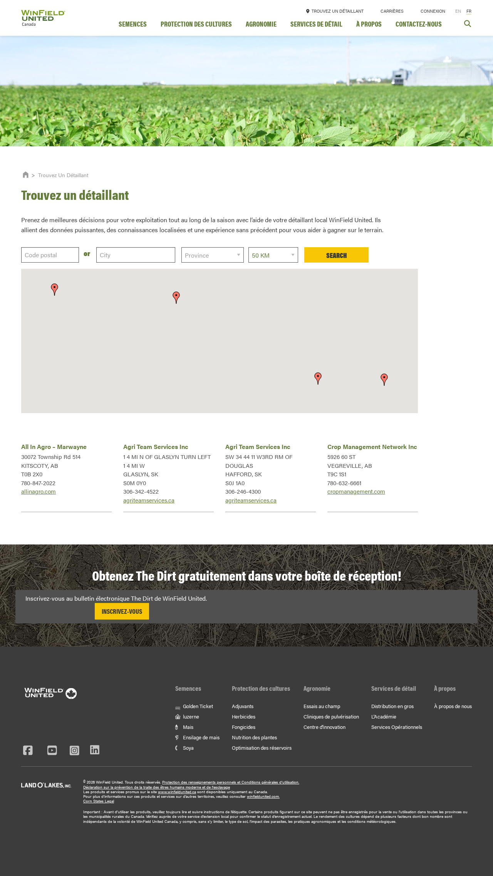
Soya (188, 747)
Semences (133, 24)
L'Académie (383, 716)
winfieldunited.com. (263, 796)
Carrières (392, 11)
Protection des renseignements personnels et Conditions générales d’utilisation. (230, 782)
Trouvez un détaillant (337, 11)
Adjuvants (242, 706)
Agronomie (261, 24)
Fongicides (243, 726)
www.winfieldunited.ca (177, 791)
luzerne (190, 716)
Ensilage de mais (201, 737)
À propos (369, 24)
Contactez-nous (419, 24)
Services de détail (316, 24)
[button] (176, 297)
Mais (187, 726)
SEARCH (336, 255)
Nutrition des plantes (254, 737)
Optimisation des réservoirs (262, 747)
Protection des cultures (196, 24)
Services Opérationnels (396, 726)
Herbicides (243, 716)
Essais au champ (322, 706)
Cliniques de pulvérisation (331, 716)
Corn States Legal (98, 801)
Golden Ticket (197, 706)
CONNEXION (433, 11)
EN (458, 11)
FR (468, 11)
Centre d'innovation (324, 726)
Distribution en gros (392, 706)
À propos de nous (453, 706)
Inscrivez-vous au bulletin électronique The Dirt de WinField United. (116, 598)
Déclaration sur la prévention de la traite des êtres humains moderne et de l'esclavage (156, 787)
